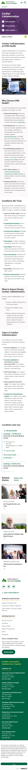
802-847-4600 (10, 450)
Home (5, 6)
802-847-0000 (6, 679)
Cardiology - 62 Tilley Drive (11, 464)
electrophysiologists (10, 136)
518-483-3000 (6, 728)
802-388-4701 (6, 737)
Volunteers (5, 623)
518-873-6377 (6, 718)
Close (14, 764)
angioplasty (21, 122)
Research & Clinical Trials (9, 603)
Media (3, 631)
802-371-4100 (6, 698)
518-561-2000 (6, 708)
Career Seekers (6, 626)
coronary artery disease (11, 159)
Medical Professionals (8, 629)
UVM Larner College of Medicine (11, 606)
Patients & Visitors (7, 620)
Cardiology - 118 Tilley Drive (12, 434)
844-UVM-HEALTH (11, 593)
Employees (5, 634)
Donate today (8, 652)
